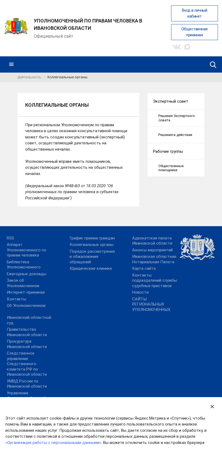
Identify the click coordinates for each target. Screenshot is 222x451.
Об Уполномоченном (26, 305)
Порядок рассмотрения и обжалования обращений (92, 256)
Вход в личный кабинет (194, 13)
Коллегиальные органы (91, 244)
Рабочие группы (168, 151)
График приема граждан (92, 238)
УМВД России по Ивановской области (27, 384)
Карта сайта (144, 268)
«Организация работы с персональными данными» (53, 442)
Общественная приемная (194, 32)
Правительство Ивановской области (27, 332)
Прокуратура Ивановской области (27, 344)
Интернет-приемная (26, 292)
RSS (10, 238)
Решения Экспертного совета (176, 118)
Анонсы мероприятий (152, 250)
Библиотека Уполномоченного (24, 264)
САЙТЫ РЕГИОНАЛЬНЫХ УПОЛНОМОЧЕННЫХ (151, 304)
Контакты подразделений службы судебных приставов (154, 280)
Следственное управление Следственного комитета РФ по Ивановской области (27, 364)
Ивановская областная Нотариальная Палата (154, 259)
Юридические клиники (91, 268)
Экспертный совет (170, 101)
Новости (140, 292)
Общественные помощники (171, 168)
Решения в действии (175, 135)
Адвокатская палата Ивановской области (152, 241)
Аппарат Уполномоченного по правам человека (26, 250)
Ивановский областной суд (29, 320)
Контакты (16, 299)
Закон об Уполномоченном (23, 283)
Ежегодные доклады (26, 273)
